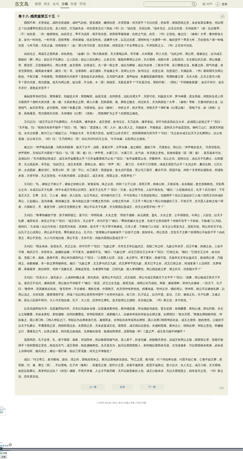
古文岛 (22, 4)
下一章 (152, 387)
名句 (56, 4)
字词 (82, 4)
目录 (122, 387)
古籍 (65, 4)
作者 (73, 4)
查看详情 (4, 446)
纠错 (144, 403)
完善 (222, 388)
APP (209, 4)
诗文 (47, 4)
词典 (3, 457)
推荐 (38, 4)
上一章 (93, 387)
